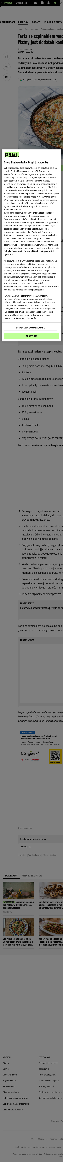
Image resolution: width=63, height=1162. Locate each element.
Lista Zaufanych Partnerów (23, 318)
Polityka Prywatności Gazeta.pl (18, 251)
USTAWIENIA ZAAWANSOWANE (30, 328)
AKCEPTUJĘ (31, 336)
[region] (32, 245)
